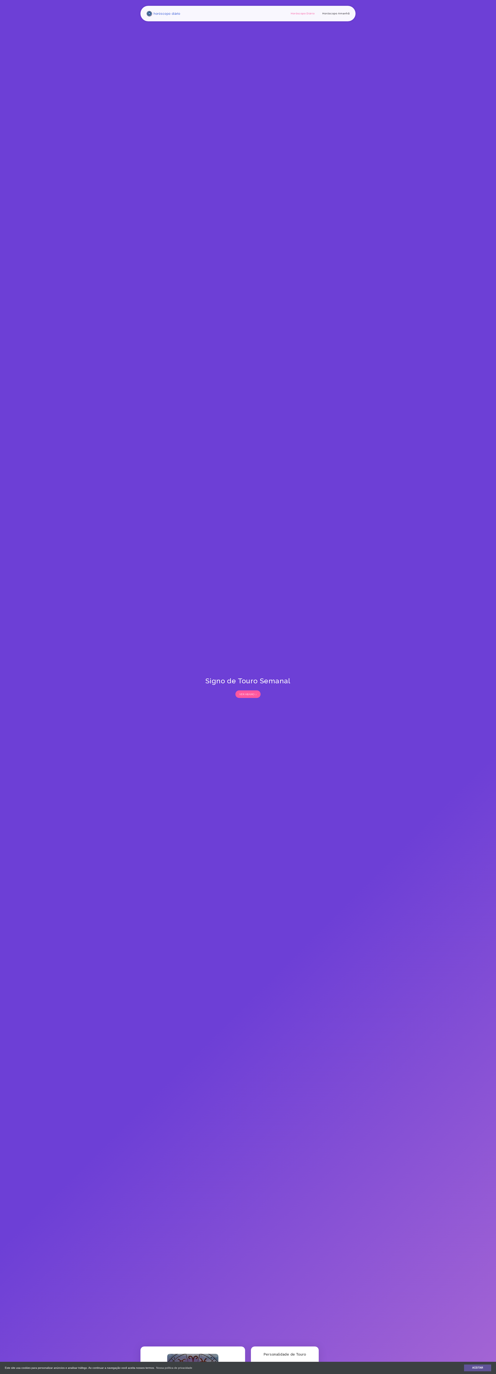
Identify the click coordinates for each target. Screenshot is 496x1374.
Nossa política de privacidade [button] (174, 1367)
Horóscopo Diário (303, 13)
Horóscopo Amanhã (336, 13)
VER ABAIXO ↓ (248, 694)
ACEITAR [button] (477, 1367)
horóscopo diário (166, 14)
